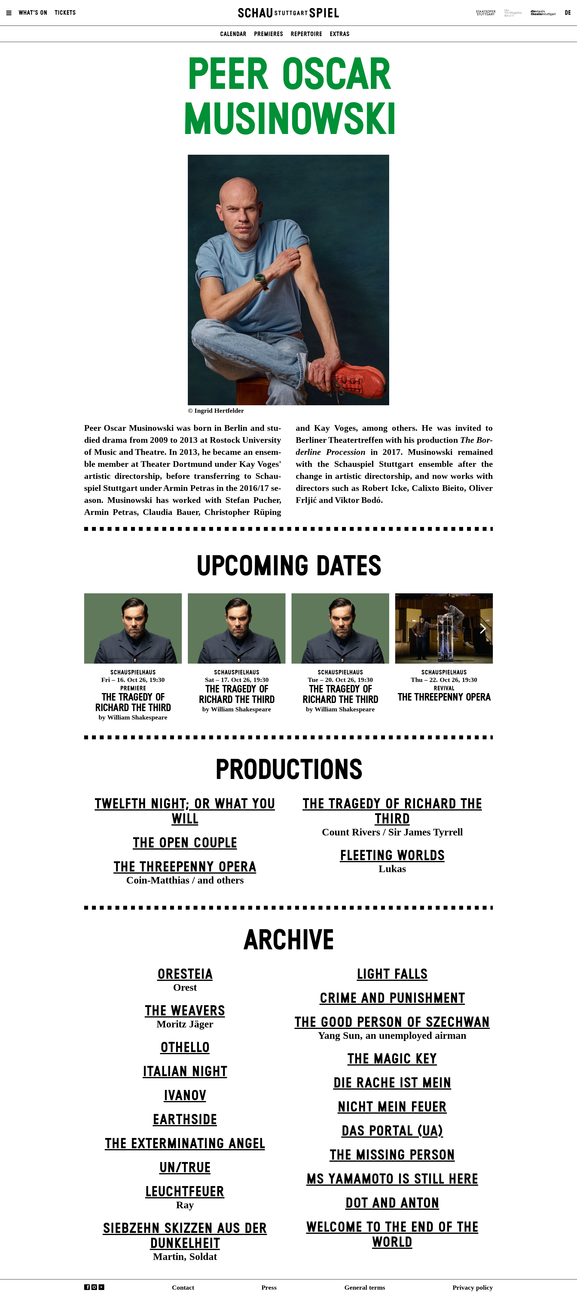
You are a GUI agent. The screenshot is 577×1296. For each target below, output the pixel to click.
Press (269, 1287)
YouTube (101, 1287)
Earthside (185, 1120)
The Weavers (185, 1011)
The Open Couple (185, 843)
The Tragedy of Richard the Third (392, 812)
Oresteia (185, 974)
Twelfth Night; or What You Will (185, 812)
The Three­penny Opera (185, 867)
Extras (340, 34)
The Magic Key (392, 1059)
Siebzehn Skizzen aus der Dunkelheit (185, 1236)
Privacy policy (473, 1287)
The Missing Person (392, 1155)
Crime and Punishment (392, 998)
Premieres (268, 34)
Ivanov (185, 1096)
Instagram (94, 1287)
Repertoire (306, 34)
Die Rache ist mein (392, 1083)
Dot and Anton (392, 1203)
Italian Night (185, 1072)
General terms (364, 1287)
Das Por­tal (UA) (392, 1131)
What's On (33, 13)
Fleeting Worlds (392, 856)
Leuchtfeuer (184, 1192)
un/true (185, 1168)
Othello (185, 1048)
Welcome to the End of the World (392, 1235)
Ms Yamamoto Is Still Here (392, 1179)
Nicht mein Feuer (392, 1107)
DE (568, 13)
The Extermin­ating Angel (185, 1144)
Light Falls (392, 974)
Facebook (87, 1287)
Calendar (233, 34)
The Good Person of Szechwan (392, 1022)
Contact (183, 1287)
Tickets (65, 13)
